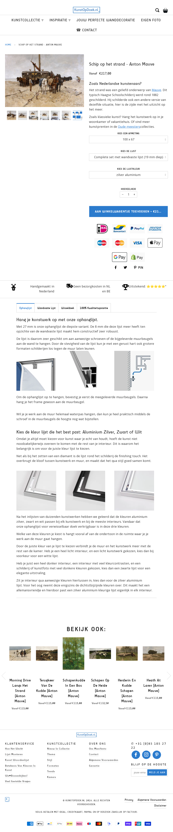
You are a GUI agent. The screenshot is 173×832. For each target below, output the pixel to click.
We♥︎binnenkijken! (16, 775)
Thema (51, 754)
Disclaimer (160, 805)
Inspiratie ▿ (60, 20)
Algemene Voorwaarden (152, 800)
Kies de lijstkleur (128, 168)
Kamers (51, 777)
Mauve (156, 90)
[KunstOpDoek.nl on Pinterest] (157, 755)
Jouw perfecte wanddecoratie (106, 20)
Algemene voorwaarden (103, 760)
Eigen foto (151, 20)
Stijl (49, 760)
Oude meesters (129, 127)
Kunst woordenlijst (17, 760)
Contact (93, 754)
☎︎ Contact (86, 30)
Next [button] (78, 81)
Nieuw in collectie (58, 748)
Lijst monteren (14, 754)
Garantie (94, 765)
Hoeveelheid (128, 189)
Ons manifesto (97, 748)
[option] (44, 80)
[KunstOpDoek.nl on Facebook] (136, 755)
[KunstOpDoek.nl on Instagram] (146, 755)
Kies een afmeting (129, 133)
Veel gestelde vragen (18, 781)
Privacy (129, 800)
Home (8, 44)
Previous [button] (11, 81)
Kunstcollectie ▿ (27, 20)
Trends (51, 771)
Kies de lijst (128, 151)
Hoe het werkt (14, 748)
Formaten (53, 765)
